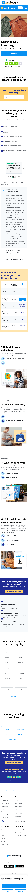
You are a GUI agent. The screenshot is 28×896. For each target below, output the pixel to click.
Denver (21, 684)
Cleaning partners (6, 844)
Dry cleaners (18, 806)
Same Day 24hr (13, 739)
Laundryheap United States (8, 790)
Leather (20, 734)
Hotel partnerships (20, 830)
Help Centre (4, 806)
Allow (14, 886)
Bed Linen (19, 725)
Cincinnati (7, 673)
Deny (8, 891)
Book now (14, 53)
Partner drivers (5, 841)
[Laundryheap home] (8, 8)
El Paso (21, 689)
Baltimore (20, 652)
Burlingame (7, 662)
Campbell (20, 662)
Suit (7, 734)
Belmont (7, 657)
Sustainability (4, 814)
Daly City (7, 684)
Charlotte (7, 668)
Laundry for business (20, 835)
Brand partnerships (20, 832)
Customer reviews (6, 812)
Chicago (21, 668)
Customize (20, 891)
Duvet (7, 729)
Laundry (17, 800)
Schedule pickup (22, 299)
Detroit (7, 689)
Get (25, 2)
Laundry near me (5, 817)
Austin (7, 652)
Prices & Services (5, 803)
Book (20, 8)
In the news (4, 832)
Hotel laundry (18, 813)
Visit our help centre (14, 265)
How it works (4, 800)
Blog (2, 835)
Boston (21, 657)
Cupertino (7, 678)
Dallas (21, 678)
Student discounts (20, 821)
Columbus (21, 673)
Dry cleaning (4, 791)
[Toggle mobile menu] (26, 8)
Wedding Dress (20, 729)
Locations (3, 809)
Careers (3, 838)
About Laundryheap (6, 830)
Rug (7, 725)
